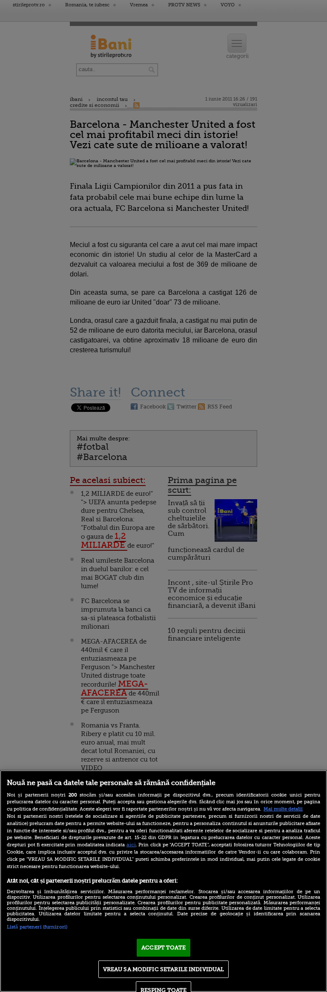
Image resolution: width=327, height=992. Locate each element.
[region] (163, 881)
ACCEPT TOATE (163, 947)
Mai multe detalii (283, 809)
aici (131, 845)
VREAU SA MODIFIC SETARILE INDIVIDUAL (163, 969)
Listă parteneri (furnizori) (37, 927)
